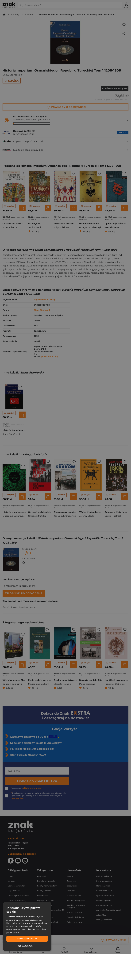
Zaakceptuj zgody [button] (27, 938)
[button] (27, 946)
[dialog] (27, 926)
